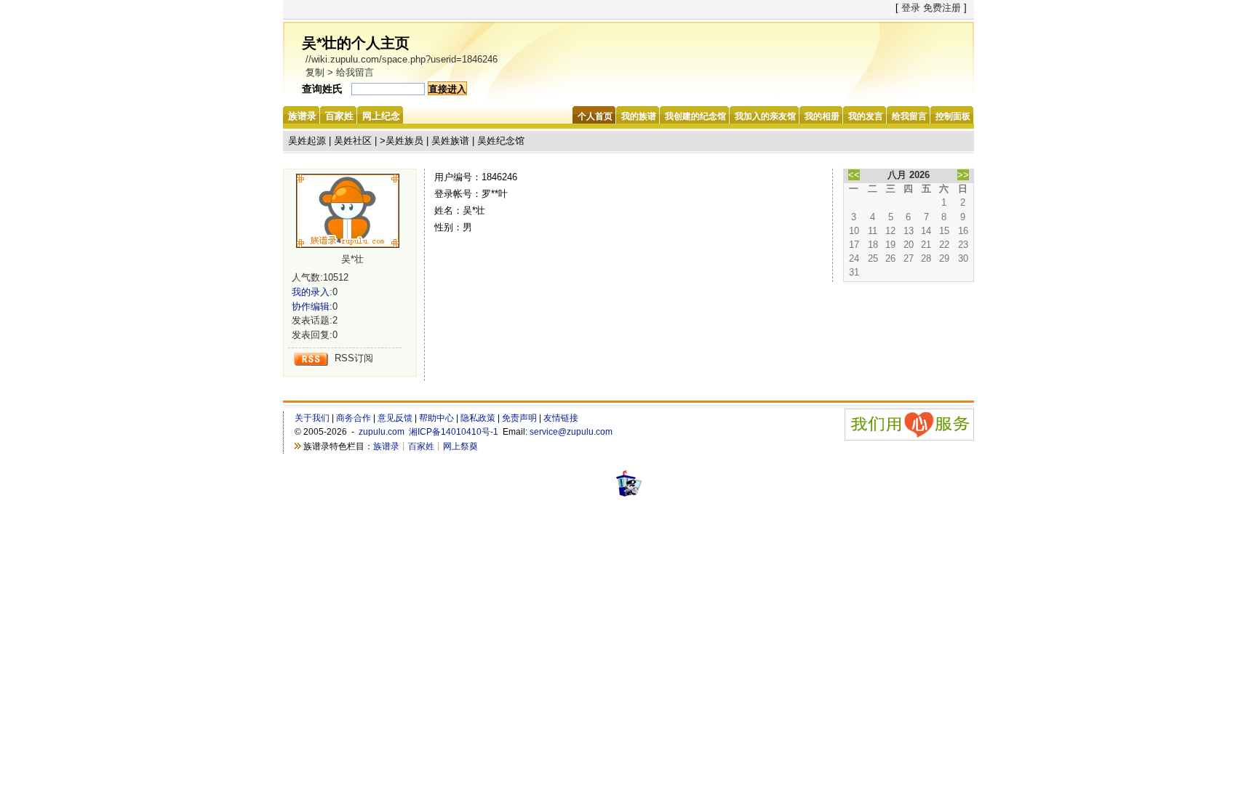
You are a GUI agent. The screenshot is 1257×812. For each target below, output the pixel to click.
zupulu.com (381, 432)
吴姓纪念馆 (500, 140)
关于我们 (312, 418)
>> (963, 174)
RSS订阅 (354, 358)
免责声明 (519, 418)
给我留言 (355, 72)
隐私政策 (477, 418)
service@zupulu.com (571, 432)
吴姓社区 (353, 140)
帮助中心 (436, 418)
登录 (910, 7)
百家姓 (421, 446)
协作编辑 (311, 306)
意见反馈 (395, 418)
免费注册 (942, 7)
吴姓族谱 (450, 140)
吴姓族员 (404, 140)
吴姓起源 (307, 140)
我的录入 (311, 291)
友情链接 (560, 418)
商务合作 (353, 418)
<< (854, 174)
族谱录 (386, 446)
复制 (315, 72)
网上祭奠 (460, 446)
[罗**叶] (353, 211)
